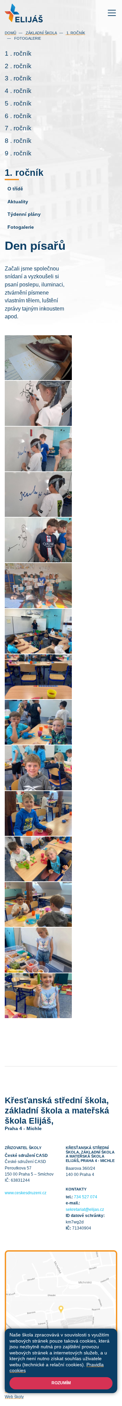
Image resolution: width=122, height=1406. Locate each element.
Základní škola (41, 33)
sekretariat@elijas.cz (85, 1209)
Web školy (14, 1396)
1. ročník (75, 33)
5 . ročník (18, 103)
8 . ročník (18, 140)
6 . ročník (18, 115)
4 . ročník (18, 90)
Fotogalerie (27, 38)
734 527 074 (85, 1197)
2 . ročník (18, 66)
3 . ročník (18, 78)
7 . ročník (18, 128)
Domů (10, 33)
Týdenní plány (24, 214)
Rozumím (61, 1383)
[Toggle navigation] (112, 13)
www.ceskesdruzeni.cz (25, 1193)
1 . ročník (18, 53)
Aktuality (17, 201)
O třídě (15, 188)
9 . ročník (18, 153)
